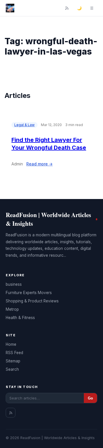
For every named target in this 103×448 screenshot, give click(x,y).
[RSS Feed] (66, 8)
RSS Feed (14, 352)
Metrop (12, 309)
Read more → (39, 163)
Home (11, 344)
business (14, 284)
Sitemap (13, 361)
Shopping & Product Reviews (32, 301)
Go (90, 398)
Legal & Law (24, 125)
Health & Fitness (20, 317)
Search (12, 369)
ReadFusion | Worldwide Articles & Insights (48, 219)
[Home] (10, 8)
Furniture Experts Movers (29, 292)
